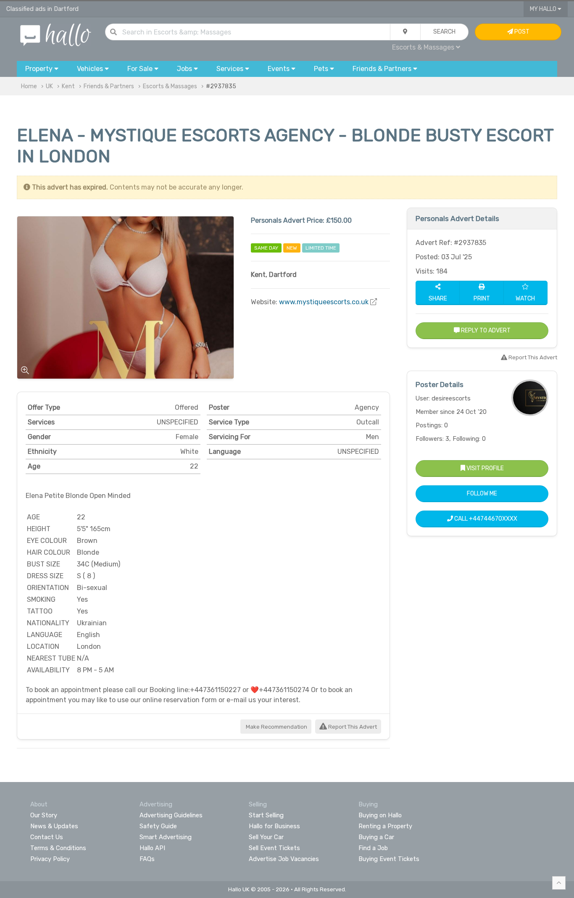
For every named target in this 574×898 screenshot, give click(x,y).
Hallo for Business (274, 826)
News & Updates (54, 826)
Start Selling (266, 815)
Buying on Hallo (380, 815)
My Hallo (544, 9)
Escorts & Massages (170, 86)
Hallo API (152, 848)
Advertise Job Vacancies (284, 859)
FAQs (147, 859)
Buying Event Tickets (388, 859)
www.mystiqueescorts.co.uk (324, 302)
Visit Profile (484, 468)
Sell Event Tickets (274, 848)
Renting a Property (385, 826)
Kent (68, 86)
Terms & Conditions (58, 848)
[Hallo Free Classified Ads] (55, 34)
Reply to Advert (485, 330)
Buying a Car (376, 837)
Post (521, 31)
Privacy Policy (50, 859)
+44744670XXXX (493, 518)
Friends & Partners (109, 86)
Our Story (43, 815)
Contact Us (46, 837)
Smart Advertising (166, 837)
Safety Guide (158, 826)
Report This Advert (352, 727)
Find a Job (373, 848)
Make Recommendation (276, 727)
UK (49, 86)
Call (485, 518)
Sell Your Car (266, 837)
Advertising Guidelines (171, 815)
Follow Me (482, 493)
